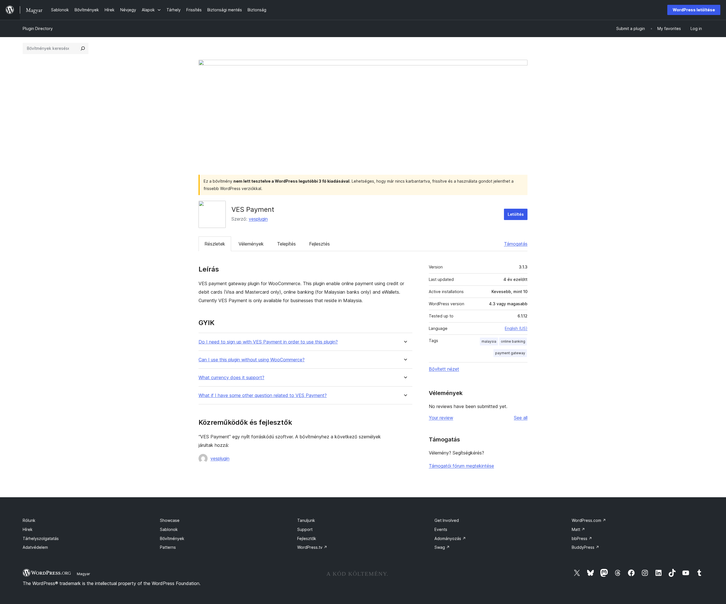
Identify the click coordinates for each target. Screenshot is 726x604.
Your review (441, 418)
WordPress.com (589, 520)
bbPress (582, 538)
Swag (442, 547)
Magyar (83, 573)
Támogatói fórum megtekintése (461, 466)
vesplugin (258, 219)
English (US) (516, 328)
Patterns (168, 547)
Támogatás (515, 244)
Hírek (28, 529)
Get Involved (446, 520)
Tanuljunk (306, 520)
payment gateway (510, 353)
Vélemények (251, 244)
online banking (513, 341)
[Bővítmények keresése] (82, 48)
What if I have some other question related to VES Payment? (263, 395)
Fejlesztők (306, 538)
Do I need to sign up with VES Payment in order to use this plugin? (268, 342)
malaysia (489, 341)
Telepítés (286, 244)
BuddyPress (585, 547)
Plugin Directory (38, 28)
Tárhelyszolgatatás (41, 538)
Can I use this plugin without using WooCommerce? (252, 359)
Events (440, 529)
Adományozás (450, 538)
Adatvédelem (35, 547)
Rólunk (29, 520)
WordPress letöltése (694, 9)
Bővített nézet (444, 369)
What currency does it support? (231, 377)
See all (520, 418)
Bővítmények (172, 538)
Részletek (214, 244)
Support (305, 529)
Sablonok (169, 529)
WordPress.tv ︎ (312, 547)
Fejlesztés (319, 244)
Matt (578, 529)
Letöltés (516, 214)
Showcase (170, 520)
